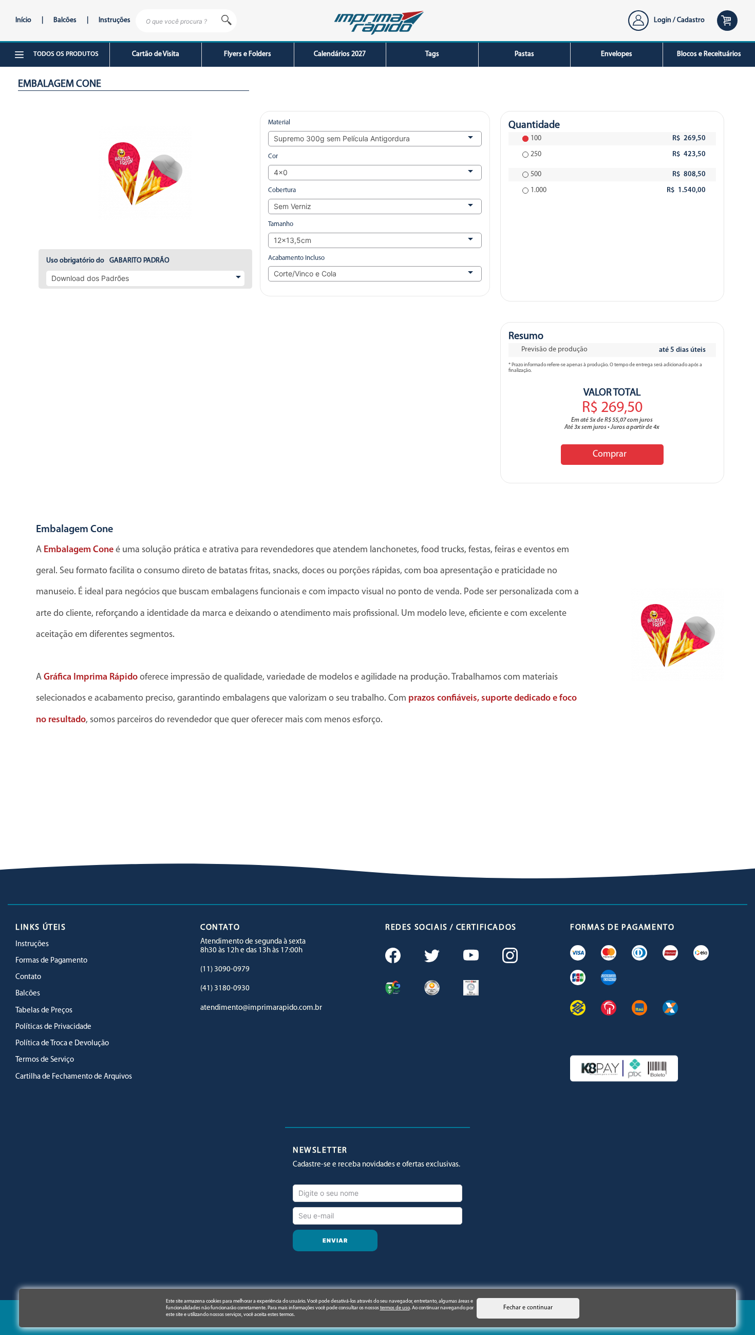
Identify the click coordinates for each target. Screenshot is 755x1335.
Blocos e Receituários (709, 54)
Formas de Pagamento (51, 961)
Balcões (65, 20)
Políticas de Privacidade (53, 1027)
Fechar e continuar (528, 1308)
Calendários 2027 (340, 54)
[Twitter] (431, 956)
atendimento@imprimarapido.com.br (261, 1008)
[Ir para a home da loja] (377, 21)
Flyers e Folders (247, 54)
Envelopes (616, 54)
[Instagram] (509, 956)
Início (23, 20)
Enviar (335, 1240)
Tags (432, 54)
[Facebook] (392, 956)
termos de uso (395, 1308)
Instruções (114, 20)
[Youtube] (470, 956)
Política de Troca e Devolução (62, 1043)
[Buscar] (226, 20)
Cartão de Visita (155, 54)
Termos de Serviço (44, 1060)
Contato (28, 977)
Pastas (524, 54)
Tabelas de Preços (43, 1010)
